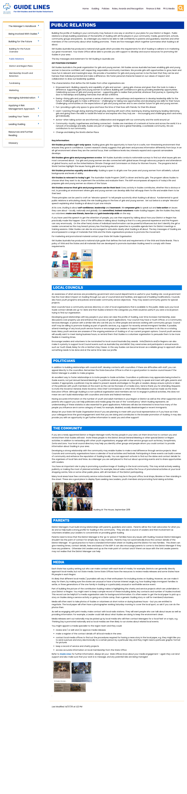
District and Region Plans (21, 66)
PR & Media (169, 8)
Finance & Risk (153, 8)
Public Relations (16, 58)
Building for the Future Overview (19, 50)
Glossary (13, 143)
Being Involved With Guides (22, 33)
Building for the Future (20, 41)
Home (86, 8)
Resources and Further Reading (20, 133)
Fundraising (14, 83)
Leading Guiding (16, 124)
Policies (105, 8)
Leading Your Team (18, 116)
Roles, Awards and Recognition (127, 8)
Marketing (14, 90)
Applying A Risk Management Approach (21, 107)
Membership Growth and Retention (21, 74)
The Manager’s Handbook (22, 26)
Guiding (95, 8)
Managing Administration (21, 97)
